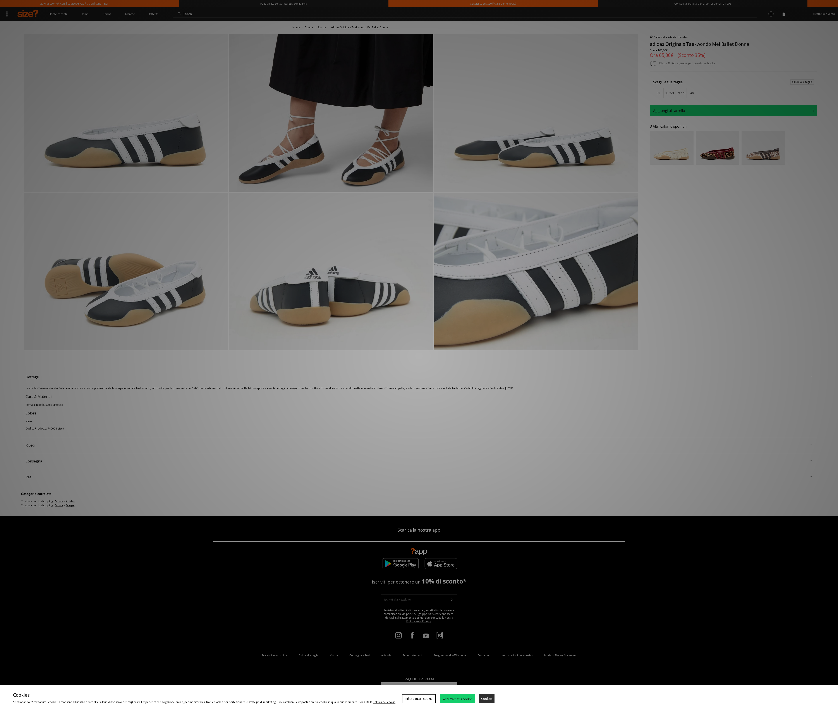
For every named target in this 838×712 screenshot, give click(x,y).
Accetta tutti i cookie (457, 699)
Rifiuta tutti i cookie (419, 699)
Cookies (487, 699)
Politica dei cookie (384, 702)
